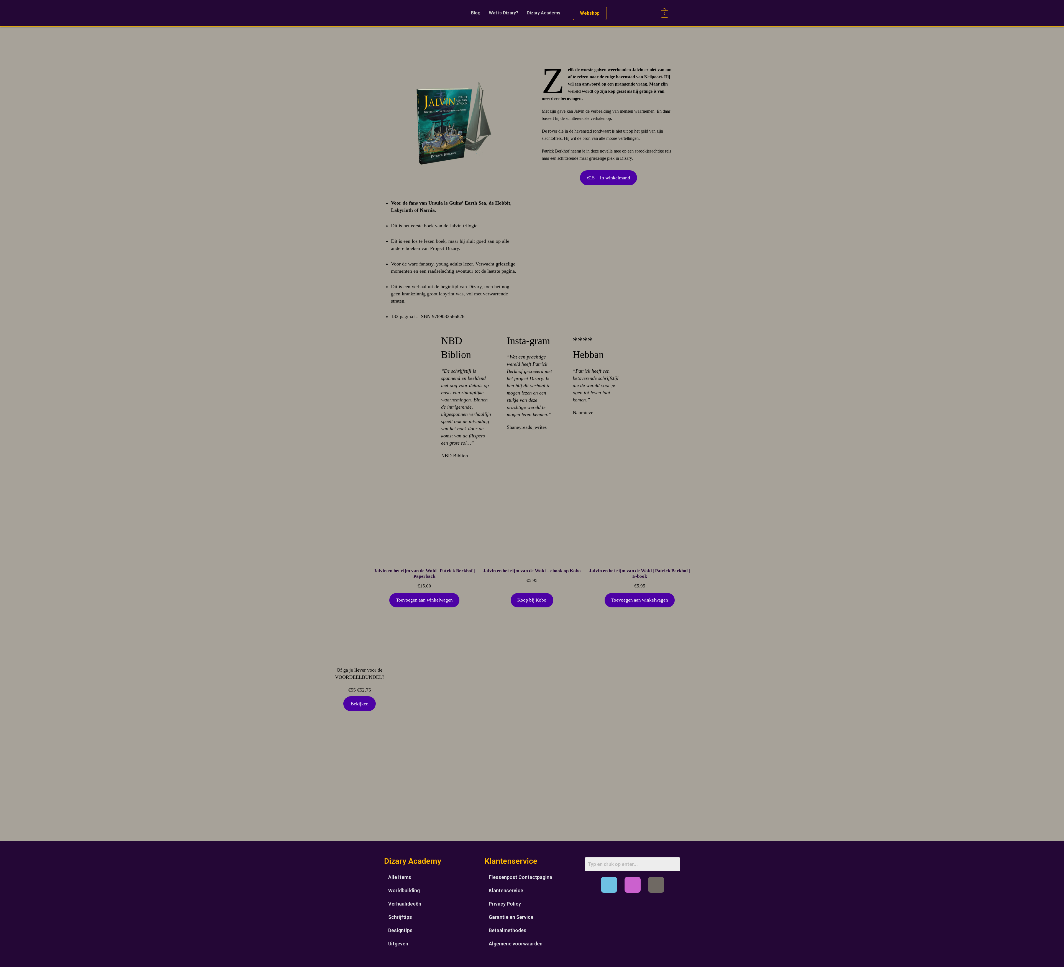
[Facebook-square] (609, 885)
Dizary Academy (543, 13)
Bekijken (360, 703)
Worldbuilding (404, 890)
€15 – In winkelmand (608, 177)
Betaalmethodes (507, 930)
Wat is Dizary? (503, 13)
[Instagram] (633, 885)
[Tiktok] (656, 885)
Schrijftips (400, 917)
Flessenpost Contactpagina (520, 877)
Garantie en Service (511, 917)
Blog (475, 13)
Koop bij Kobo (531, 600)
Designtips (400, 930)
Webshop (590, 13)
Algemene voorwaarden (516, 944)
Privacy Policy (505, 904)
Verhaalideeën (404, 904)
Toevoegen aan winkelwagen (424, 600)
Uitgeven (398, 944)
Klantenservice (506, 890)
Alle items (399, 877)
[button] (545, 13)
